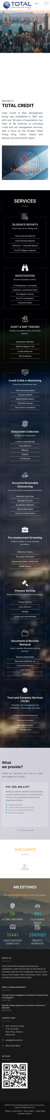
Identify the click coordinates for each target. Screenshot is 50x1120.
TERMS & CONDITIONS (13, 1111)
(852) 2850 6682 (13, 1046)
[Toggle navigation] (46, 3)
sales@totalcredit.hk (14, 1040)
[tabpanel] (25, 804)
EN (36, 4)
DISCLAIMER (28, 1111)
